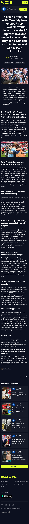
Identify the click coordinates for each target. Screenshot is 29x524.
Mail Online (7, 369)
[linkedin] (6, 505)
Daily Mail (18, 388)
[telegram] (10, 505)
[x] (2, 505)
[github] (13, 505)
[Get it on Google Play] (6, 496)
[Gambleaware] (6, 512)
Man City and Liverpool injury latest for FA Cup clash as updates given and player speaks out (14, 351)
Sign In (25, 2)
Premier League (20, 62)
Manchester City (9, 62)
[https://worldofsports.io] (6, 2)
